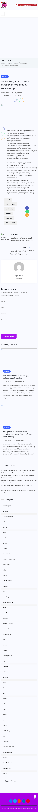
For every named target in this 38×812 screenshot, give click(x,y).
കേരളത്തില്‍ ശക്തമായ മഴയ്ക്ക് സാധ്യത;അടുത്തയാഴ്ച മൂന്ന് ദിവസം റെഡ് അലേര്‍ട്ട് (17, 434)
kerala (5, 650)
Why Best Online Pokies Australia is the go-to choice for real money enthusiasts (19, 482)
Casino (5, 549)
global (5, 613)
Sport (4, 720)
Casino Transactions (9, 559)
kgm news (8, 382)
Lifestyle (5, 666)
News (4, 688)
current (8, 200)
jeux (4, 640)
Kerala (9, 60)
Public (4, 709)
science (5, 715)
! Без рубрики (7, 506)
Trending (5, 741)
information (6, 629)
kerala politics (7, 656)
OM (4, 693)
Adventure (6, 511)
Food (4, 591)
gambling (6, 597)
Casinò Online (7, 554)
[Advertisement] (19, 37)
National (5, 677)
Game (4, 608)
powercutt (9, 218)
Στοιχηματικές (7, 768)
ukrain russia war (8, 747)
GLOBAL (5, 618)
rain (7, 222)
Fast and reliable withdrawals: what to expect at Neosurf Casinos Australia (16, 487)
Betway (5, 527)
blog (4, 533)
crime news (6, 565)
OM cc (5, 699)
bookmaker (6, 538)
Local (4, 672)
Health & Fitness (8, 624)
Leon (4, 661)
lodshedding (9, 209)
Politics (5, 704)
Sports (5, 725)
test (4, 736)
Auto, (4, 522)
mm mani (8, 213)
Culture (5, 570)
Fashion (5, 586)
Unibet (5, 757)
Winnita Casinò (7, 763)
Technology (6, 731)
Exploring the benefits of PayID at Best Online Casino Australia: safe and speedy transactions (18, 472)
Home (2, 60)
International (7, 634)
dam (7, 204)
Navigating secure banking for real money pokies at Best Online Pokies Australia (17, 477)
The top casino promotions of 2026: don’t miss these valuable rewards (18, 492)
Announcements (8, 516)
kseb (13, 204)
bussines (5, 543)
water (13, 222)
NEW (4, 682)
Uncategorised (7, 752)
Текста (5, 774)
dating (5, 575)
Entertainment (7, 581)
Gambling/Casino (8, 602)
